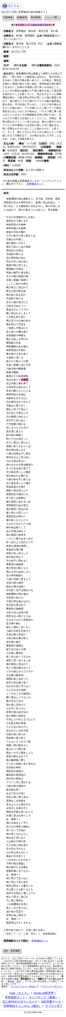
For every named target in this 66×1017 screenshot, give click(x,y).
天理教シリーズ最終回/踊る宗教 (33, 25)
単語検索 (36, 17)
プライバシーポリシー (52, 986)
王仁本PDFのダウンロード (19, 1001)
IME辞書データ (51, 1001)
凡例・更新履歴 (11, 950)
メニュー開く (52, 17)
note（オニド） (20, 993)
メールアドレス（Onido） (24, 986)
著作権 (11, 981)
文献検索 (8, 17)
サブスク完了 (54, 1006)
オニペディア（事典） (43, 997)
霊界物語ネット (35, 184)
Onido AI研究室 (44, 993)
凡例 (18, 981)
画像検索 (22, 17)
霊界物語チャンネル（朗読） (22, 1006)
